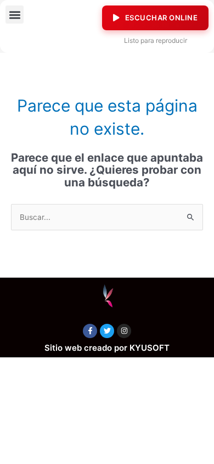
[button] (14, 14)
